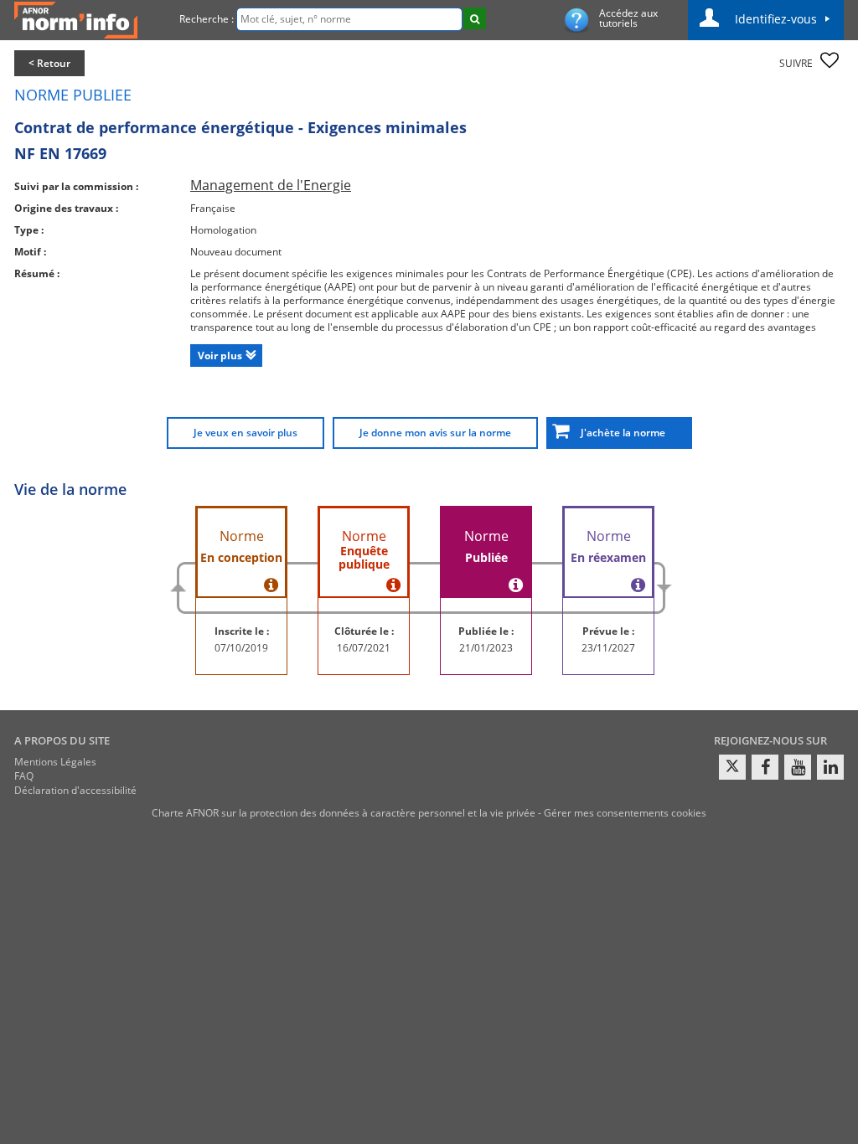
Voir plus (220, 355)
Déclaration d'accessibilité (75, 790)
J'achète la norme (619, 432)
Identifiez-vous (776, 19)
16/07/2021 (363, 648)
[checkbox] (829, 60)
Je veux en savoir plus (245, 432)
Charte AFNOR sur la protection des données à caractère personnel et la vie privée (343, 813)
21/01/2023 (486, 648)
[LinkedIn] (830, 767)
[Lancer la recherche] (475, 18)
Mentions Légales (55, 762)
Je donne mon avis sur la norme (435, 432)
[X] (732, 767)
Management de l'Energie (270, 185)
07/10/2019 (241, 648)
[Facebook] (765, 767)
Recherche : (206, 19)
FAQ (24, 776)
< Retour (49, 63)
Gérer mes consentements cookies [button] (625, 813)
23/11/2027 (608, 648)
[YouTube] (797, 767)
